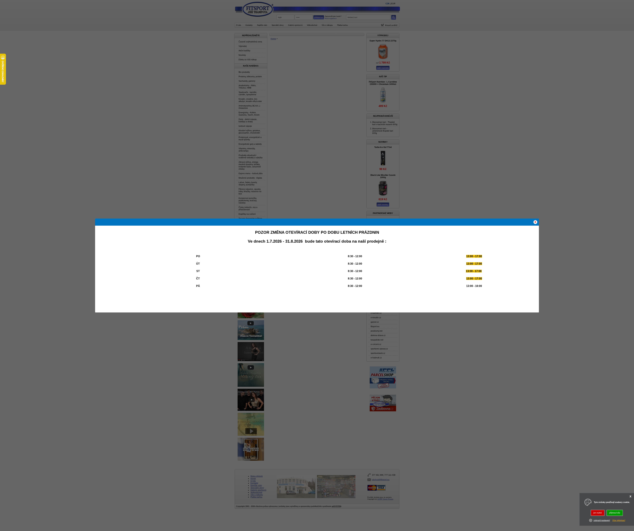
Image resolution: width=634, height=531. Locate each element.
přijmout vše (614, 513)
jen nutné (597, 513)
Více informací (618, 520)
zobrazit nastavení (602, 520)
